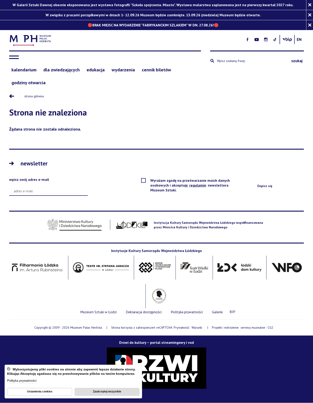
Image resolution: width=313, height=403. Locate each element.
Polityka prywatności (21, 380)
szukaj (296, 60)
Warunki (197, 327)
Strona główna (34, 96)
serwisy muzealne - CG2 (257, 327)
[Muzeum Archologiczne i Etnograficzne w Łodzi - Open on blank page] (155, 268)
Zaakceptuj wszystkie (107, 391)
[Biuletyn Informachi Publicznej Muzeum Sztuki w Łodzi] (287, 39)
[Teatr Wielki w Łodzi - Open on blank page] (194, 268)
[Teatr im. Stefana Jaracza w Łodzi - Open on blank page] (101, 268)
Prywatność (181, 327)
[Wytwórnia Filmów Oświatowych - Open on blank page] (287, 268)
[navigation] (15, 57)
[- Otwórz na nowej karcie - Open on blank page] (247, 39)
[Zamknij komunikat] (309, 5)
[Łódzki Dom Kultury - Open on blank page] (239, 268)
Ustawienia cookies (39, 391)
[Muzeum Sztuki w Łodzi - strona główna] (107, 39)
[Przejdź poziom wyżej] (15, 96)
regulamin (198, 185)
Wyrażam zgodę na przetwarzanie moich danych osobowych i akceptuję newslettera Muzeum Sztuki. (190, 185)
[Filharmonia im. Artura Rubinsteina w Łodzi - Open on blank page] (37, 268)
